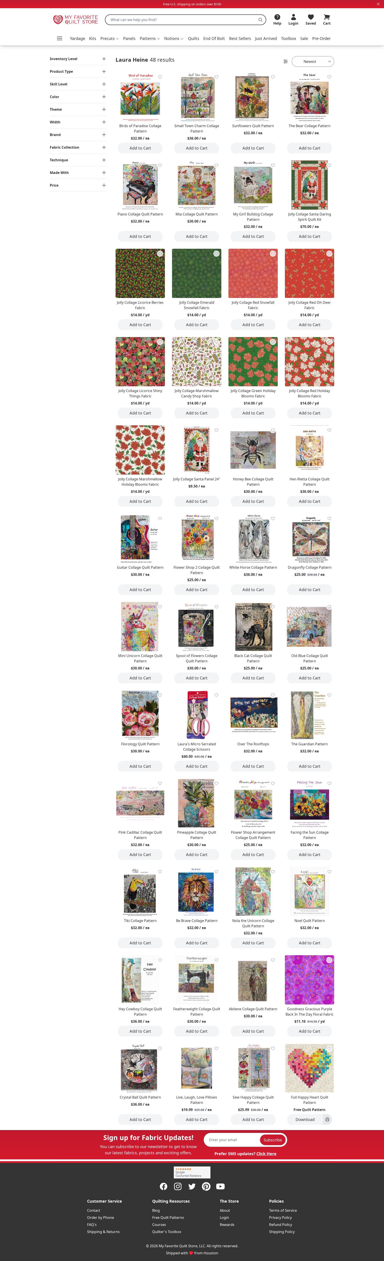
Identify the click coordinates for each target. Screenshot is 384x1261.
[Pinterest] (206, 1186)
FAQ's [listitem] (92, 1224)
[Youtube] (220, 1186)
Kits (92, 38)
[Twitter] (192, 1186)
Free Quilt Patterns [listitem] (168, 1217)
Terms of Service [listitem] (283, 1210)
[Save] (160, 77)
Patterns (148, 38)
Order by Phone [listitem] (100, 1217)
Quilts (193, 38)
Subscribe (273, 1140)
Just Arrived (266, 38)
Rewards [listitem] (227, 1224)
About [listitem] (225, 1210)
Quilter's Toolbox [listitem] (166, 1231)
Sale (304, 38)
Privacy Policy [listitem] (280, 1217)
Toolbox (288, 38)
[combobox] (185, 19)
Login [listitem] (224, 1217)
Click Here (266, 1153)
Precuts (107, 38)
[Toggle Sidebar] (285, 61)
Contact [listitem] (93, 1210)
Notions (171, 38)
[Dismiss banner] (378, 4)
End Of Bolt (214, 38)
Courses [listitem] (159, 1224)
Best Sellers (240, 38)
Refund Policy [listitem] (280, 1224)
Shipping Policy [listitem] (282, 1231)
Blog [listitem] (156, 1210)
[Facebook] (163, 1186)
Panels (129, 38)
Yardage (77, 38)
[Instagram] (177, 1186)
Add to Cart (140, 148)
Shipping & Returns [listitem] (103, 1231)
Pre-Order (321, 38)
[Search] (260, 19)
